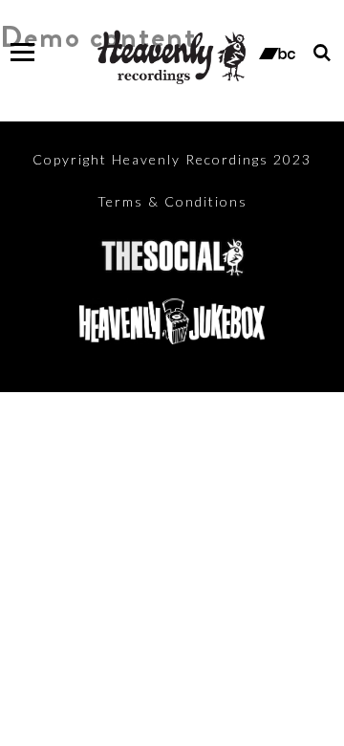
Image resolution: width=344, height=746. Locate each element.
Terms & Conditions (172, 201)
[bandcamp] (277, 51)
